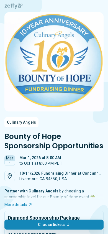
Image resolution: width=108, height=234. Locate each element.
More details (15, 204)
